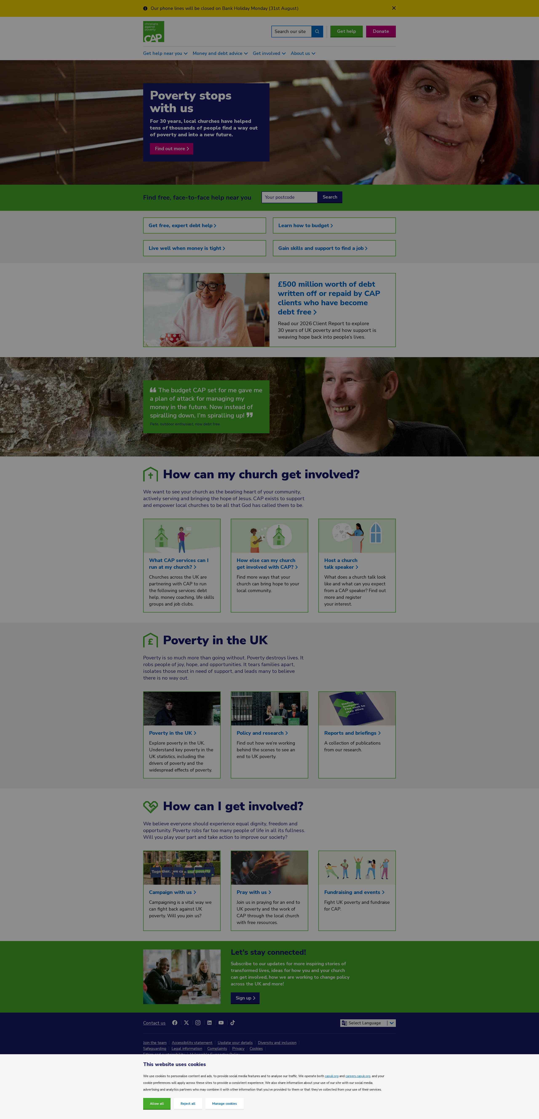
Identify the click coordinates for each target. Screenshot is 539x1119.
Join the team (155, 1042)
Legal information (187, 1048)
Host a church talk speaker (341, 563)
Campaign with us (171, 892)
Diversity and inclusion (277, 1042)
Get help (346, 31)
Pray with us (252, 892)
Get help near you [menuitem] (162, 53)
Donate (381, 31)
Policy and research (261, 733)
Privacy (238, 1048)
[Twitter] (186, 1022)
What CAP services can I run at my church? (178, 563)
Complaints (217, 1048)
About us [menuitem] (300, 53)
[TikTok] (232, 1022)
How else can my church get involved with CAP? (266, 563)
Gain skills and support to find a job (321, 248)
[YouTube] (221, 1022)
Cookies (256, 1048)
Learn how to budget (304, 225)
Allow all (157, 1104)
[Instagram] (197, 1022)
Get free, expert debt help (181, 225)
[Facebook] (174, 1022)
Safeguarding (154, 1048)
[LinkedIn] (209, 1022)
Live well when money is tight (186, 248)
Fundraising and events (353, 892)
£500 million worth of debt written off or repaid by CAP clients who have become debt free (329, 298)
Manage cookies (224, 1104)
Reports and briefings (351, 733)
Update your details (235, 1042)
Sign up (243, 998)
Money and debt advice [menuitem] (217, 53)
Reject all (188, 1104)
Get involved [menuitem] (266, 53)
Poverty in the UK (171, 733)
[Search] (317, 31)
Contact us (154, 1023)
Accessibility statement (192, 1042)
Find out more (170, 149)
